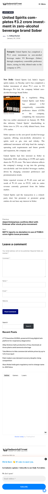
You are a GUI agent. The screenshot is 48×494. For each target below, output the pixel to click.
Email (4, 291)
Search (5, 322)
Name (4, 281)
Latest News (8, 12)
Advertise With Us (8, 455)
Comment (6, 258)
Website (5, 301)
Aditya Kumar (14, 36)
